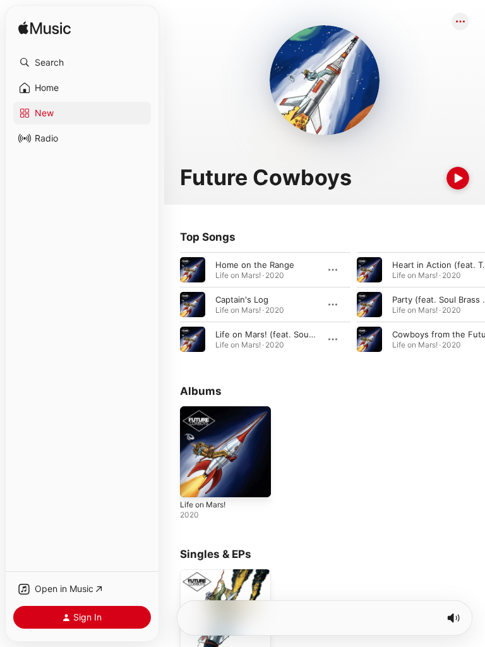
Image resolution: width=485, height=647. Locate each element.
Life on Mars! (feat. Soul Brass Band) (287, 334)
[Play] (457, 178)
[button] (82, 62)
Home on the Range (254, 265)
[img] (44, 28)
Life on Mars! (202, 504)
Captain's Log (241, 299)
